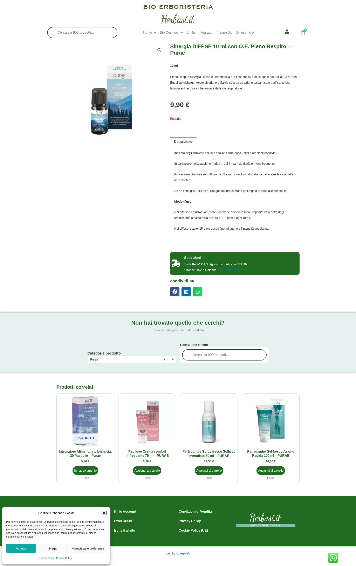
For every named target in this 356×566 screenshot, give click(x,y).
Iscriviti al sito (124, 530)
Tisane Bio (225, 32)
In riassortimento (85, 470)
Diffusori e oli (245, 32)
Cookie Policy (46, 558)
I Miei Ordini (123, 521)
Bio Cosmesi (169, 32)
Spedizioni (192, 258)
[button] (104, 513)
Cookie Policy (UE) (193, 530)
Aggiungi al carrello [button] (147, 470)
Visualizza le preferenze (88, 548)
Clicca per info (228, 270)
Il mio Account (125, 511)
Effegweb (183, 553)
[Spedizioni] (175, 263)
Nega (52, 548)
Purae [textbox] (127, 359)
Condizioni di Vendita (195, 511)
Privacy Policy (64, 558)
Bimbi (190, 32)
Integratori (206, 32)
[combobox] (131, 359)
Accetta (21, 548)
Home (147, 32)
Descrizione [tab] (183, 141)
